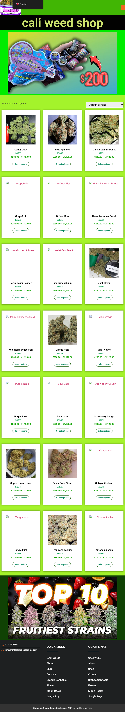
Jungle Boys (54, 696)
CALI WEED (53, 657)
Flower (50, 685)
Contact (51, 674)
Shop (50, 668)
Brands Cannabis (57, 679)
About (50, 663)
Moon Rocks (54, 690)
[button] (123, 7)
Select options (21, 164)
